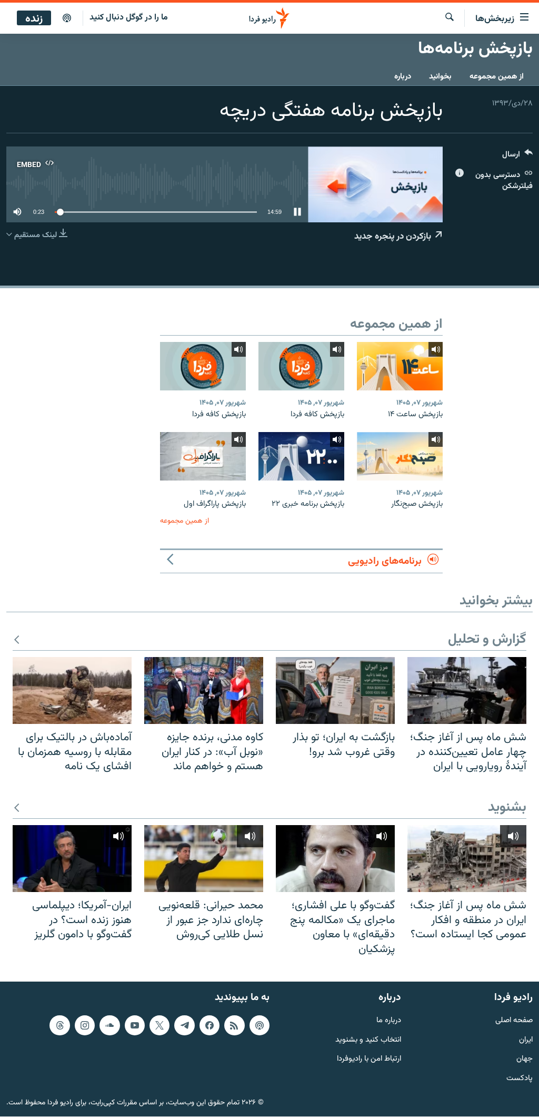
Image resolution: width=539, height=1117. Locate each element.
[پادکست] (67, 18)
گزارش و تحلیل (487, 640)
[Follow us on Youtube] (135, 1025)
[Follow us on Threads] (59, 1025)
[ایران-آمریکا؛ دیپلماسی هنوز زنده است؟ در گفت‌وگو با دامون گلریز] (72, 858)
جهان (524, 1059)
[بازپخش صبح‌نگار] (400, 456)
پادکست (519, 1078)
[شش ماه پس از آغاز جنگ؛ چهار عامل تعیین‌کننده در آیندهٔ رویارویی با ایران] (466, 690)
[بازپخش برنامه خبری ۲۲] (301, 456)
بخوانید (440, 77)
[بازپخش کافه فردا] (301, 366)
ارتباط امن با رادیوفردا (369, 1059)
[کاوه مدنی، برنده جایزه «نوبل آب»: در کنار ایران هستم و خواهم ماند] (203, 690)
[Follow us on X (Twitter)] (159, 1025)
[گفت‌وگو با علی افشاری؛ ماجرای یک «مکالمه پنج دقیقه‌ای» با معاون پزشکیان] (335, 858)
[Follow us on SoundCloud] (109, 1025)
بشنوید (507, 808)
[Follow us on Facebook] (209, 1025)
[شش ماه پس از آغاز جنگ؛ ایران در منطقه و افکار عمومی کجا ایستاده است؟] (466, 858)
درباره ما (388, 1020)
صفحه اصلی (514, 1020)
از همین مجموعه (497, 77)
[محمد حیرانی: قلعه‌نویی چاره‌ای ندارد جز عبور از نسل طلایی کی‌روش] (203, 858)
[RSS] (234, 1025)
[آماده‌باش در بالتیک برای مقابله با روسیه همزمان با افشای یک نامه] (72, 690)
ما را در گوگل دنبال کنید (128, 17)
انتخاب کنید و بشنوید (368, 1040)
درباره (402, 77)
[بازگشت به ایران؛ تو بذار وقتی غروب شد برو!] (335, 690)
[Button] (517, 156)
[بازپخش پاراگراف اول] (203, 456)
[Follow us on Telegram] (184, 1025)
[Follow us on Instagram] (85, 1025)
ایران (526, 1040)
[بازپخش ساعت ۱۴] (400, 366)
